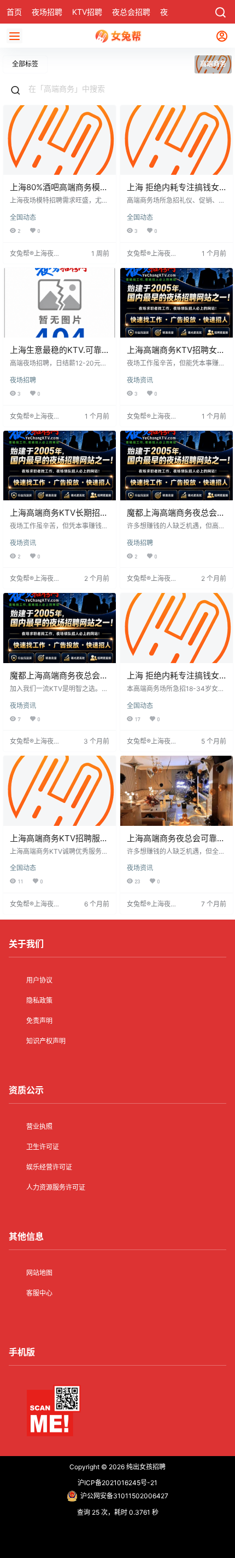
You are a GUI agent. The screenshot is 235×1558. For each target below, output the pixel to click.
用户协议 (39, 980)
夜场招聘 (23, 380)
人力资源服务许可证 (55, 1187)
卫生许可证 (42, 1147)
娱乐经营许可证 (49, 1167)
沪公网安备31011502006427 (124, 1496)
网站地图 (39, 1273)
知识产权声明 (46, 1041)
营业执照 (39, 1126)
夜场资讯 (140, 380)
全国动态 (23, 217)
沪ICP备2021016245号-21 (117, 1483)
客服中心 (39, 1293)
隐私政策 (39, 1000)
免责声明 (39, 1021)
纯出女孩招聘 (145, 1467)
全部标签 (25, 64)
